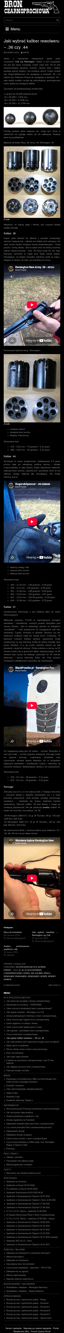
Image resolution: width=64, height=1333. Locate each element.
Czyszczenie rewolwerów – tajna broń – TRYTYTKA (28, 1268)
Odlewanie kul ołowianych (17, 1260)
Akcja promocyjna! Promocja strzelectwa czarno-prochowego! (33, 1109)
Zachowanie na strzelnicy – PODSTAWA (24, 1005)
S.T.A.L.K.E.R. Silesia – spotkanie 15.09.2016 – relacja (30, 1219)
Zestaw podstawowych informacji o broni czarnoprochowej (31, 1016)
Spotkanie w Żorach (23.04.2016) (20, 1185)
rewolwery (33, 976)
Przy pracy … (12, 1153)
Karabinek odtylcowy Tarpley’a (19, 1100)
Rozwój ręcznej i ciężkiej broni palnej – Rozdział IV (28, 1314)
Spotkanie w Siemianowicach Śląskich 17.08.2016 (28, 1204)
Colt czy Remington (25, 61)
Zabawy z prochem (14, 1157)
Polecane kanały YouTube (17, 1071)
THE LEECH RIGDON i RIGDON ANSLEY (24, 1089)
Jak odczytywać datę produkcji (19, 1113)
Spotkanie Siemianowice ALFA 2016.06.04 (24, 1193)
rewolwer (9, 976)
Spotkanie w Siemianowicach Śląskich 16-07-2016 (28, 1196)
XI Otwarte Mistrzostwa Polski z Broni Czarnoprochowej (30, 1215)
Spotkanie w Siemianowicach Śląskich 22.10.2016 (28, 1233)
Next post (53, 985)
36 (23, 970)
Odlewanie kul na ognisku (17, 1271)
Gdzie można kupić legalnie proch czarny (24, 1027)
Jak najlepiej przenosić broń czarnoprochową (25, 1067)
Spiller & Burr (12, 1093)
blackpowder (35, 970)
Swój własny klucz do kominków (20, 1264)
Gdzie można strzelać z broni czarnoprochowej (26, 1139)
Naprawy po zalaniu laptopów (37, 1328)
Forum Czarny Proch (41, 1331)
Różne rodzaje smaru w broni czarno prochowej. (27, 1049)
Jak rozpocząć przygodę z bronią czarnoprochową (28, 1001)
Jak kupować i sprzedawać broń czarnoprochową (27, 1031)
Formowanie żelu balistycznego (19, 1161)
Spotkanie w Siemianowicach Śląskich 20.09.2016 (28, 1222)
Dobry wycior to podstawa (17, 1046)
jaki (32, 973)
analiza (46, 807)
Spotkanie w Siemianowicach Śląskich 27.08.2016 (28, 1207)
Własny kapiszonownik (16, 1275)
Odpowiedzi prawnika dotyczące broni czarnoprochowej (30, 1124)
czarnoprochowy (13, 973)
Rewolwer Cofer (13, 1097)
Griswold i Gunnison (15, 1086)
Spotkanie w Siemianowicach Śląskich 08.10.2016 (28, 1230)
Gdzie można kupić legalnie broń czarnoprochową (27, 1020)
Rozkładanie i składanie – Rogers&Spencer (25, 1291)
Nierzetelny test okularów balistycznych (23, 1173)
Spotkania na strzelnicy (16, 1182)
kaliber (39, 973)
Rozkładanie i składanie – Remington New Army (27, 1287)
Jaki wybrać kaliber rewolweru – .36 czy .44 (25, 1038)
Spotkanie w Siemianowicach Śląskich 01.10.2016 (28, 1226)
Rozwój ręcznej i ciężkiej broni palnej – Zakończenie (28, 1318)
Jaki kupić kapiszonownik (17, 1057)
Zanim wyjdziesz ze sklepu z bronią (21, 1023)
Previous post (13, 985)
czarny (26, 973)
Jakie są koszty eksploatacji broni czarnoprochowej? (29, 1008)
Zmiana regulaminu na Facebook (20, 1120)
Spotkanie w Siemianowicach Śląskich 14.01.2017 (28, 1245)
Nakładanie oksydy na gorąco (19, 1135)
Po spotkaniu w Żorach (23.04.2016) (22, 1189)
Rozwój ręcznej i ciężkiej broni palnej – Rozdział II (28, 1307)
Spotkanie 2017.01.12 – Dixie (19, 1241)
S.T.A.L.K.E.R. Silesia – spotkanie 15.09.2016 (26, 1211)
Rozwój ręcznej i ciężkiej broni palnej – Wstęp (26, 1300)
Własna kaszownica (15, 1257)
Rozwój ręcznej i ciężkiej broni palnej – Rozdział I (27, 1303)
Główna (42, 967)
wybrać (8, 979)
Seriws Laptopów (14, 1328)
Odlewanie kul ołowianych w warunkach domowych (28, 1253)
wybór (43, 976)
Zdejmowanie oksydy (15, 1131)
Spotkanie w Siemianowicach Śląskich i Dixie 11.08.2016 (31, 1200)
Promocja (10, 1149)
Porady (7, 970)
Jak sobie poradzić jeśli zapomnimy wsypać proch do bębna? (32, 1042)
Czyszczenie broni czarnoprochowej (21, 1034)
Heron (25, 52)
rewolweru (21, 976)
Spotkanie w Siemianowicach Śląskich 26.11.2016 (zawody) (32, 1237)
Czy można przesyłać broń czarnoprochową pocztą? (28, 1127)
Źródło (7, 219)
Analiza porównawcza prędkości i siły (22, 1116)
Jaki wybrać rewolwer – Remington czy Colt (25, 1012)
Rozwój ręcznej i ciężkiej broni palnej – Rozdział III (28, 1311)
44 (26, 970)
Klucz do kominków (13, 932)
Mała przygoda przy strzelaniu (19, 1165)
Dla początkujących (26, 967)
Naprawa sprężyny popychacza (19, 1279)
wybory (52, 976)
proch (47, 973)
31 (20, 970)
